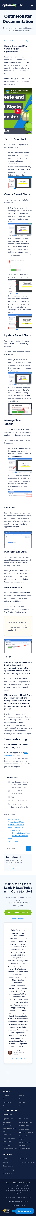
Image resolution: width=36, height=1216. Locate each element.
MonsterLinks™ (24, 1126)
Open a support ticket (13, 868)
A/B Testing (6, 1145)
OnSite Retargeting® (25, 1122)
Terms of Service (10, 1197)
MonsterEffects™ (24, 1129)
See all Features (18, 918)
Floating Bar (7, 1135)
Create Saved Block (16, 822)
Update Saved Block (16, 825)
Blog (20, 1099)
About (5, 1106)
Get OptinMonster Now (17, 912)
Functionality (24, 41)
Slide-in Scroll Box (9, 1138)
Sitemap (26, 1201)
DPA (29, 1197)
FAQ (12, 797)
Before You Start (14, 819)
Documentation (8, 1166)
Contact (21, 1095)
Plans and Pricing (8, 1170)
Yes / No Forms (24, 1119)
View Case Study (16, 1059)
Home (6, 41)
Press (5, 1099)
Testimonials (7, 1102)
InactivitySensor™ (24, 1149)
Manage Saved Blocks (16, 827)
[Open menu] (32, 5)
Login (5, 1158)
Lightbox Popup (8, 1119)
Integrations (24, 1158)
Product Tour (7, 1174)
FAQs (10, 838)
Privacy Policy (22, 1197)
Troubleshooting (15, 841)
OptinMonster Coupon (18, 1205)
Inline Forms (7, 1142)
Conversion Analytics (10, 1148)
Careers (21, 1106)
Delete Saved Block (20, 836)
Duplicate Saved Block (21, 833)
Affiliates (22, 1102)
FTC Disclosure (17, 1201)
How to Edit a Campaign (19, 801)
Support (5, 1162)
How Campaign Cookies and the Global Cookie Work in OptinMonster (19, 784)
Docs (14, 41)
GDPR (9, 1201)
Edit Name (16, 830)
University (6, 1095)
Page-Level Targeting (26, 1132)
